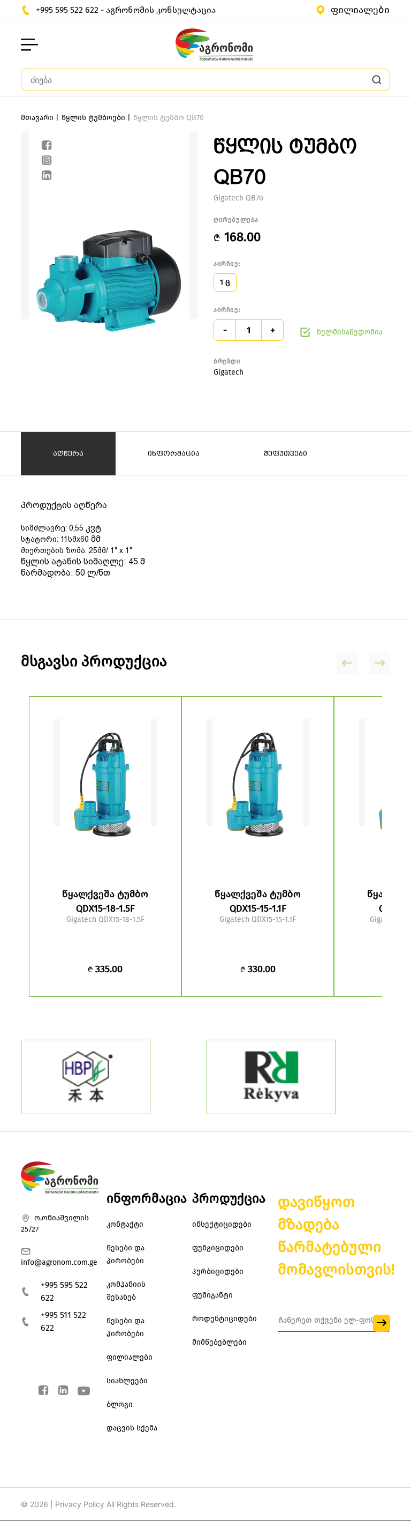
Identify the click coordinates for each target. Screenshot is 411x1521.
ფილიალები (360, 10)
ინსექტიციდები (222, 1224)
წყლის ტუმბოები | (96, 117)
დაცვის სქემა (131, 1428)
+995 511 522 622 (63, 1321)
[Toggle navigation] (29, 45)
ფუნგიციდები (217, 1247)
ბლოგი (119, 1404)
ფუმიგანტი (212, 1295)
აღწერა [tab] (68, 453)
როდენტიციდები (224, 1318)
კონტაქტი (124, 1224)
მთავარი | (40, 117)
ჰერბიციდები (217, 1271)
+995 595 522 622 (64, 1291)
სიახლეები (127, 1380)
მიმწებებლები (219, 1342)
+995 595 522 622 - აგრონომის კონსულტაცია (126, 10)
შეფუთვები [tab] (285, 453)
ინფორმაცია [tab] (174, 453)
